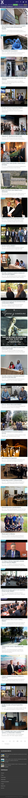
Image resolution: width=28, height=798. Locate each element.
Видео (5, 4)
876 (25, 741)
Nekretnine (15, 4)
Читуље (25, 4)
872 (10, 741)
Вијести (2, 4)
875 (21, 741)
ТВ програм (10, 4)
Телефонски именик (5, 781)
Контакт (2, 788)
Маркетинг (3, 785)
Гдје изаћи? (20, 4)
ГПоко (2, 775)
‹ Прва (3, 741)
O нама (2, 783)
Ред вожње (3, 779)
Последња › (7, 743)
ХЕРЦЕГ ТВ (16, 6)
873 (14, 741)
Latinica (17, 1)
